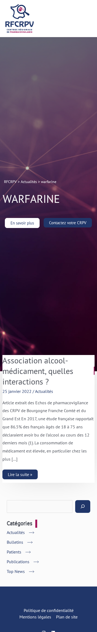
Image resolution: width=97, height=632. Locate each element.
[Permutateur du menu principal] (86, 19)
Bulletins (15, 542)
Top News (16, 571)
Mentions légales (35, 617)
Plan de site (67, 617)
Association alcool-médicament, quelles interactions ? (37, 371)
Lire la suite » (20, 473)
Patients (14, 552)
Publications (18, 561)
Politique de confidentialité (49, 610)
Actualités (44, 391)
